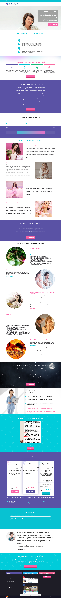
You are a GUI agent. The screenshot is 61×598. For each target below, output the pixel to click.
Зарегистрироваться (53, 24)
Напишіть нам (47, 576)
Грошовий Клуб (43, 3)
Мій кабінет (53, 3)
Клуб (50, 596)
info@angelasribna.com (10, 581)
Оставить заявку (15, 491)
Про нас (40, 596)
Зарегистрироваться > (10, 288)
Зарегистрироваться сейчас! (30, 566)
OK (39, 595)
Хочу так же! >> (30, 448)
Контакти (48, 3)
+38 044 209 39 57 (9, 578)
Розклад (37, 3)
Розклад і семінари (45, 596)
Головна (32, 3)
